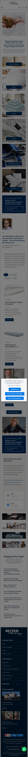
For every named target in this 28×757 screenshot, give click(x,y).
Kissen (14, 87)
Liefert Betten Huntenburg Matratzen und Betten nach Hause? (12, 607)
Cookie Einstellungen (7, 675)
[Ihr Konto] (22, 7)
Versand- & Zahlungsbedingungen (10, 669)
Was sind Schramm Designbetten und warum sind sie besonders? (12, 615)
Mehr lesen (9, 319)
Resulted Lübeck (15, 754)
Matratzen (7, 278)
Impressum (9, 746)
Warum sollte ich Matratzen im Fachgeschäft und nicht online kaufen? (13, 599)
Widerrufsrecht (5, 672)
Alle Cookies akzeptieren (15, 398)
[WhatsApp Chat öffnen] (24, 749)
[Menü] (2, 7)
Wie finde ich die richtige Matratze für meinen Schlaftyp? (13, 579)
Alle (6, 274)
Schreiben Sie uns (6, 665)
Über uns (4, 650)
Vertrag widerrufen (6, 679)
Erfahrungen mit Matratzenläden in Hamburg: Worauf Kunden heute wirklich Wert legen (13, 347)
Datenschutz (11, 385)
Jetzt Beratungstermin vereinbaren (12, 208)
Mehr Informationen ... (16, 383)
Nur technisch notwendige (14, 394)
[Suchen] (19, 7)
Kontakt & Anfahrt (6, 653)
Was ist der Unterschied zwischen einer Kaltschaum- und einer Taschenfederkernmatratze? (12, 571)
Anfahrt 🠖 (4, 708)
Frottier (14, 113)
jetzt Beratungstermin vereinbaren (12, 448)
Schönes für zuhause (14, 163)
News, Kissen (13, 274)
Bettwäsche (14, 188)
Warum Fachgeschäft (7, 647)
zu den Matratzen (14, 64)
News (14, 278)
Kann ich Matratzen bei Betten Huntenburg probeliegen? (12, 592)
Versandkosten (6, 741)
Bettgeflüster (5, 662)
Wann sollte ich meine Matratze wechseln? (10, 586)
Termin (3, 644)
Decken (14, 138)
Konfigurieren (15, 389)
